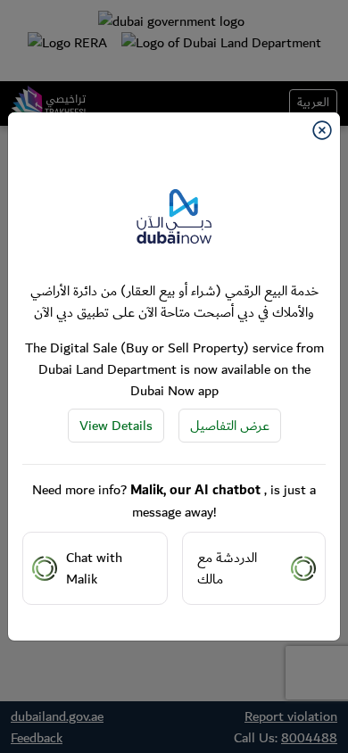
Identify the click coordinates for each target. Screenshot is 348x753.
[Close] (322, 130)
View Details (116, 425)
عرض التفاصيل (229, 425)
